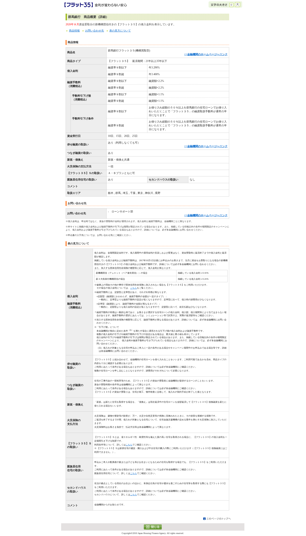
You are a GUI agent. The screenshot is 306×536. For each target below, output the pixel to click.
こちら (133, 288)
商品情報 (74, 30)
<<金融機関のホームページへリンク (206, 54)
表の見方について (120, 30)
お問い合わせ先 (94, 30)
